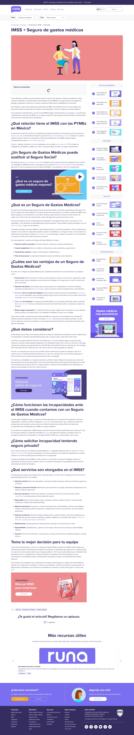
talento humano (29, 278)
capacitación (19, 496)
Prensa (67, 719)
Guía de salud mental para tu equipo (101, 178)
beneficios (53, 136)
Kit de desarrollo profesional (102, 214)
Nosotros (67, 712)
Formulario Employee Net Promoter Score (101, 279)
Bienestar (18, 293)
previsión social (22, 304)
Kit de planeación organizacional (101, 224)
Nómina (13, 715)
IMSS (12, 717)
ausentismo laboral (28, 298)
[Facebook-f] (91, 727)
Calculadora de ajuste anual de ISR (101, 122)
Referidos (49, 724)
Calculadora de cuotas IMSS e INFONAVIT (101, 132)
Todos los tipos (51, 17)
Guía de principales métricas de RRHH (100, 168)
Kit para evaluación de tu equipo (102, 243)
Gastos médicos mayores (36, 715)
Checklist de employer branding (100, 299)
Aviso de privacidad (70, 726)
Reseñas (67, 717)
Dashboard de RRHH (101, 260)
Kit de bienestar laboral (101, 205)
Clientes (67, 715)
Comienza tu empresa (24, 17)
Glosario (49, 715)
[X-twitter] (105, 727)
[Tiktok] (110, 727)
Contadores (50, 719)
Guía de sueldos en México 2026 (102, 149)
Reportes (13, 726)
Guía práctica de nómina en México (102, 188)
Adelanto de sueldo (34, 719)
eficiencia (49, 319)
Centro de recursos (52, 717)
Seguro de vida (33, 717)
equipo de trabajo (38, 289)
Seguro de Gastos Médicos (64, 165)
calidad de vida (43, 234)
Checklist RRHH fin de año (101, 289)
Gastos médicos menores (36, 712)
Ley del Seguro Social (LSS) (34, 162)
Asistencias (14, 724)
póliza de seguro (16, 226)
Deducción (18, 301)
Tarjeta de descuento (34, 726)
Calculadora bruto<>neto (53, 712)
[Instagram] (96, 727)
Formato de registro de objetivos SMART (100, 270)
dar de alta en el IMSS (63, 144)
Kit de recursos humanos (101, 233)
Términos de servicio (70, 724)
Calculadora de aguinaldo (101, 103)
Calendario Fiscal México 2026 (101, 159)
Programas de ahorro (34, 724)
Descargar (87, 2)
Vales (30, 729)
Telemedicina (32, 722)
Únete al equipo (69, 722)
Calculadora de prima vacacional (102, 113)
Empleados (14, 719)
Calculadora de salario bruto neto (101, 94)
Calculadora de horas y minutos (29, 667)
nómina (47, 433)
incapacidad (46, 422)
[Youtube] (100, 727)
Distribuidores (50, 722)
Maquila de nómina (16, 712)
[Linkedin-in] (86, 727)
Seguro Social (65, 136)
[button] (13, 661)
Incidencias (14, 722)
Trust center (68, 729)
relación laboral (19, 136)
